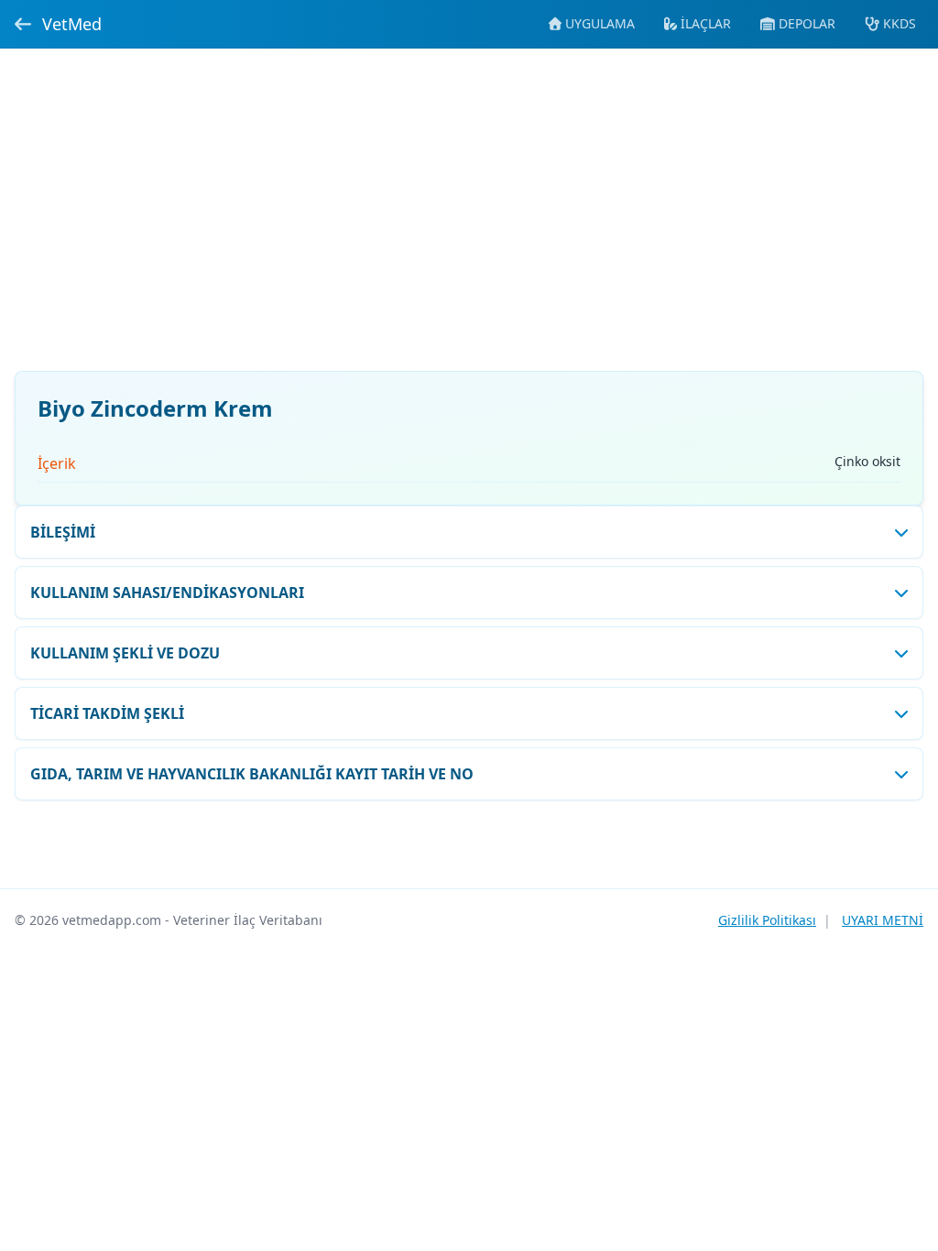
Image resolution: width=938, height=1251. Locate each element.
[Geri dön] (23, 24)
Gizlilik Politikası (767, 920)
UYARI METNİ (882, 920)
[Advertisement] (469, 220)
